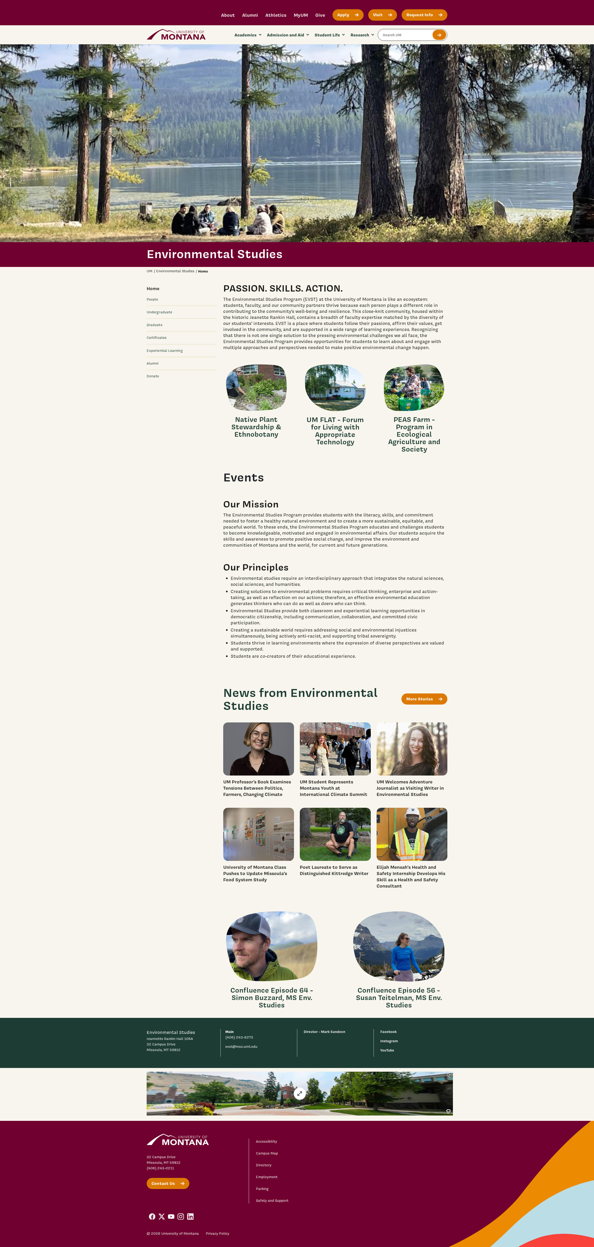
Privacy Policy (217, 1233)
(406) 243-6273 (239, 1037)
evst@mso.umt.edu (241, 1046)
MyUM (301, 15)
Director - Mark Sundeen (324, 1031)
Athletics (275, 15)
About (228, 15)
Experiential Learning (165, 350)
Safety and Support (272, 1200)
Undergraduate (159, 312)
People (152, 299)
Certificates (157, 337)
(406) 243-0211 (160, 1168)
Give (320, 15)
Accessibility (266, 1141)
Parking (262, 1188)
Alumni (250, 15)
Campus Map (267, 1153)
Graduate (154, 325)
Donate (153, 376)
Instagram (389, 1041)
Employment (267, 1177)
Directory (263, 1165)
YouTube (387, 1050)
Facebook (388, 1031)
